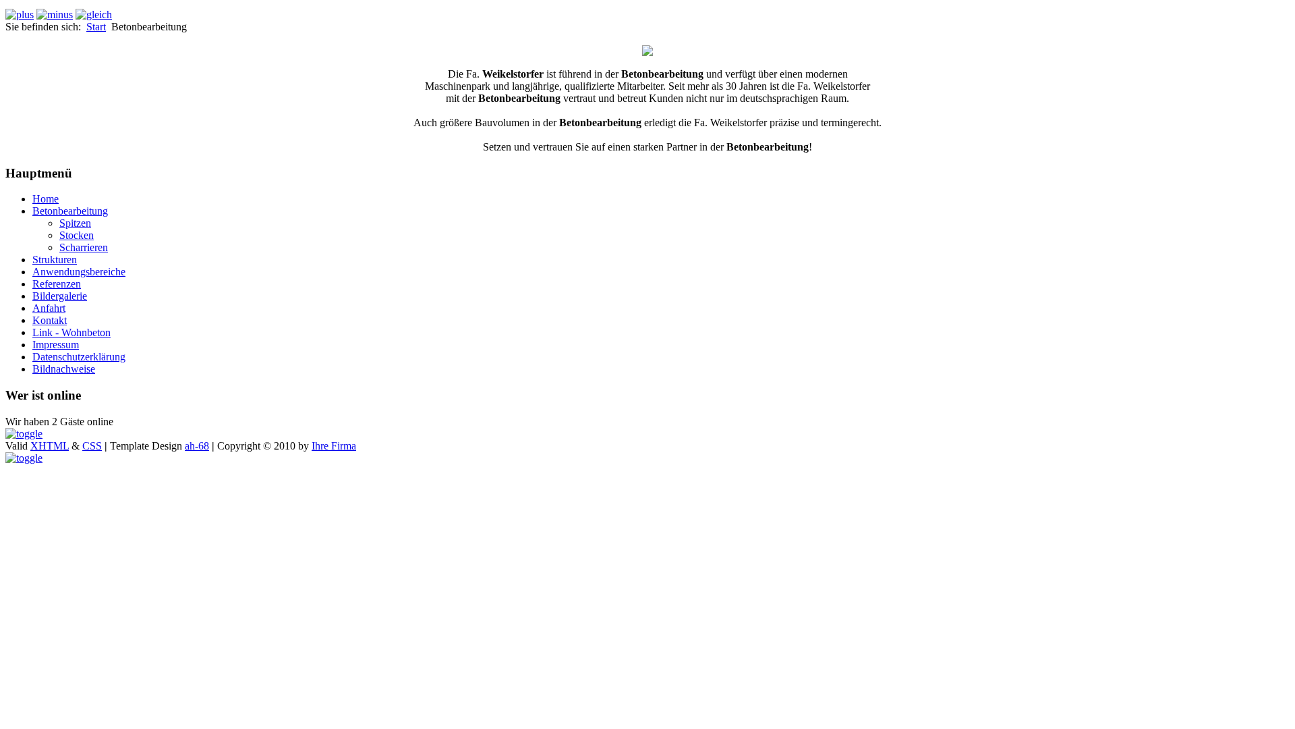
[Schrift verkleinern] (54, 14)
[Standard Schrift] (94, 14)
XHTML (49, 446)
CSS (92, 446)
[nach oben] (23, 433)
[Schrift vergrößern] (19, 14)
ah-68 (197, 446)
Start (96, 26)
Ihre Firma (334, 446)
